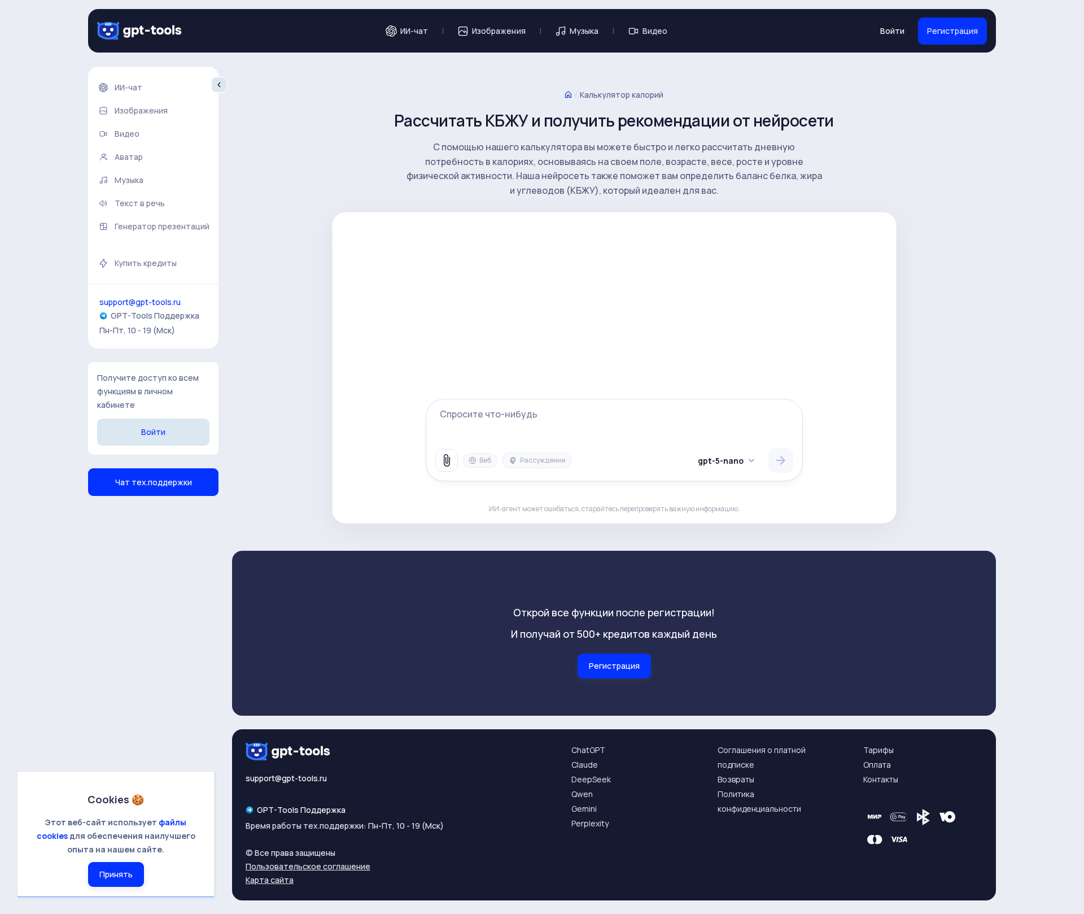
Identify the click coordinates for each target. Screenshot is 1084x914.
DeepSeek (591, 779)
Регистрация (952, 30)
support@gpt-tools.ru (140, 302)
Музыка (584, 30)
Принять (116, 874)
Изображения (499, 30)
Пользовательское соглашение (308, 866)
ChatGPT (588, 750)
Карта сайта (270, 879)
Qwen (582, 794)
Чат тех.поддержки (153, 482)
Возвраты (736, 779)
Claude (584, 764)
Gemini (584, 808)
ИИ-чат (414, 30)
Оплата (877, 764)
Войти (892, 30)
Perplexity (590, 823)
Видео (654, 30)
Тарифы (878, 750)
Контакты (880, 779)
